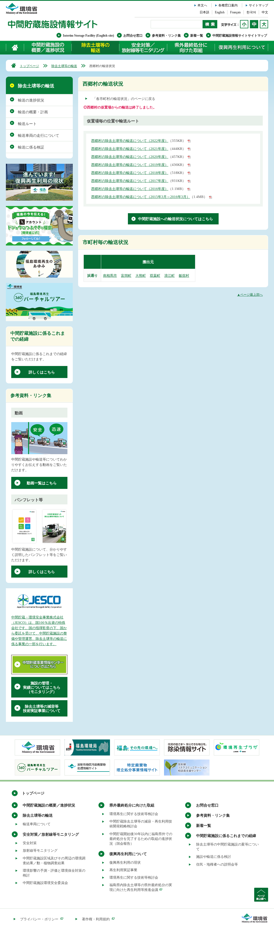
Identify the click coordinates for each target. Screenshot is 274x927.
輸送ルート (27, 124)
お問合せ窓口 (133, 35)
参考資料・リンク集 (166, 35)
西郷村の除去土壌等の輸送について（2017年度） (129, 181)
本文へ (202, 5)
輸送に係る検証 (31, 147)
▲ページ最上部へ (250, 295)
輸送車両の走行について (38, 136)
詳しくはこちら (42, 372)
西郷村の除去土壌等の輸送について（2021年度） (129, 149)
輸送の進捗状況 (31, 100)
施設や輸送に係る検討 (213, 857)
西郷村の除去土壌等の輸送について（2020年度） (129, 157)
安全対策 (30, 843)
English (219, 12)
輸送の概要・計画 (33, 112)
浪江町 (169, 276)
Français (235, 12)
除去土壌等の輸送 (64, 66)
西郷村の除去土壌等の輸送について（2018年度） (129, 173)
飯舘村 (184, 276)
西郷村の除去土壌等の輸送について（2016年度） (129, 189)
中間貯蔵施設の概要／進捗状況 (47, 47)
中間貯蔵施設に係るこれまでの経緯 (226, 836)
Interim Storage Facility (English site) (88, 35)
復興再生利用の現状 (125, 862)
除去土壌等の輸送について (95, 47)
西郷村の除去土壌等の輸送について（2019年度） (129, 165)
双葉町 (155, 276)
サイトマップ (258, 5)
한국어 (251, 12)
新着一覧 (196, 35)
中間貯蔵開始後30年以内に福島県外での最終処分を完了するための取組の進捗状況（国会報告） (140, 839)
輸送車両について (37, 824)
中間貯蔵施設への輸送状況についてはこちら (175, 219)
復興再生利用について (241, 47)
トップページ (29, 66)
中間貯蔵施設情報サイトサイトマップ (239, 35)
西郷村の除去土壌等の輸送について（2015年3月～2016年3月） (140, 197)
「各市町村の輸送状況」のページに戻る (124, 99)
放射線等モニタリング (40, 850)
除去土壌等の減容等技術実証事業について (41, 708)
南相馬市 (110, 276)
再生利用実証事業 (123, 870)
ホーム (15, 47)
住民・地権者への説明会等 (217, 864)
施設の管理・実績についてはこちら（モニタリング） (41, 687)
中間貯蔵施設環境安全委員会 (45, 883)
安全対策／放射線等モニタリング (143, 47)
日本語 (204, 12)
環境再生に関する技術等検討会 (133, 814)
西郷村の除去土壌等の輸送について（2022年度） (129, 141)
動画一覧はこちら (42, 483)
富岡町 (126, 276)
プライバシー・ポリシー (39, 919)
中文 (265, 12)
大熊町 (140, 276)
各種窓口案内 (228, 5)
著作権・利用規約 (96, 919)
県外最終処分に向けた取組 (191, 47)
